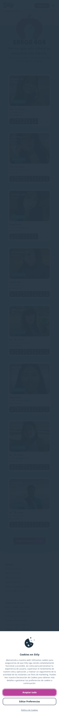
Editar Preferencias (29, 701)
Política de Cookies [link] (29, 710)
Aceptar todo (30, 692)
